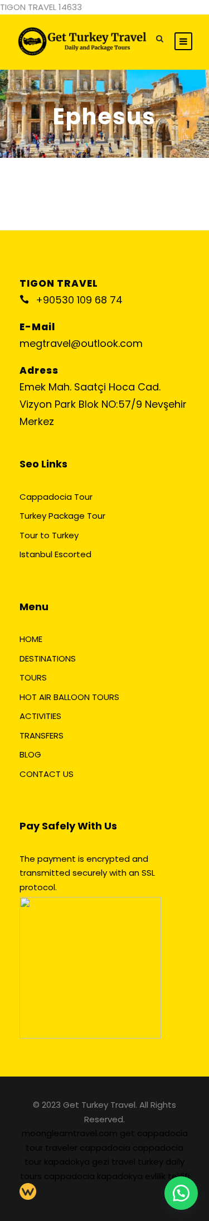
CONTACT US (47, 774)
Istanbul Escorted (55, 554)
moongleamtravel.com (71, 1133)
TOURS (33, 677)
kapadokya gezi (77, 1161)
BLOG (30, 754)
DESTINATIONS (48, 658)
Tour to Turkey (49, 535)
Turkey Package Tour (62, 516)
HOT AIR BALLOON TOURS (69, 697)
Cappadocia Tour (56, 497)
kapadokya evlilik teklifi (143, 1176)
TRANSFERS (42, 735)
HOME (31, 639)
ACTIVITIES (40, 716)
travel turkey (138, 1161)
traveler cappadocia (89, 1148)
